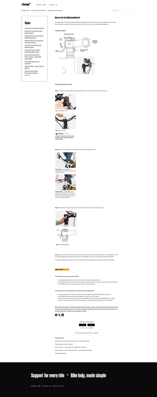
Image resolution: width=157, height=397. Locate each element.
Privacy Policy (58, 386)
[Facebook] (56, 315)
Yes (83, 324)
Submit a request (93, 333)
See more (27, 75)
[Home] (26, 4)
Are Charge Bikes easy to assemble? (32, 62)
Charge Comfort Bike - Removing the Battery (31, 72)
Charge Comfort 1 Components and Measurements (34, 41)
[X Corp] (59, 315)
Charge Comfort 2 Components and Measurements (34, 37)
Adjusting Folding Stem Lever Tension (101, 300)
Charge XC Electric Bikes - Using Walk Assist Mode (33, 51)
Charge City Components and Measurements (33, 32)
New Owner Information (38, 10)
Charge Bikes (25, 10)
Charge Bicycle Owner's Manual (34, 28)
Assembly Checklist (60, 353)
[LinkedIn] (62, 315)
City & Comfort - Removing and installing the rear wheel (70, 347)
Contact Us (53, 4)
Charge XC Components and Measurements (33, 46)
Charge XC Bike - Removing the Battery (34, 67)
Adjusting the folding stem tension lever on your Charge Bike (72, 341)
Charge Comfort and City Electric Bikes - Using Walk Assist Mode (33, 57)
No (91, 324)
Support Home (41, 4)
